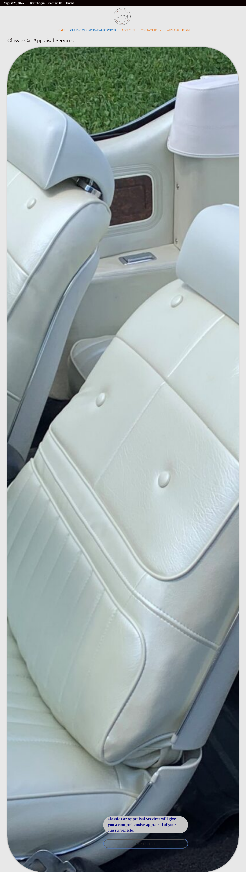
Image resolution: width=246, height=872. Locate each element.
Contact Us (55, 3)
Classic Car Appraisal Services (93, 30)
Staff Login (37, 3)
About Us (128, 30)
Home (60, 30)
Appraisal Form (178, 30)
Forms (70, 3)
